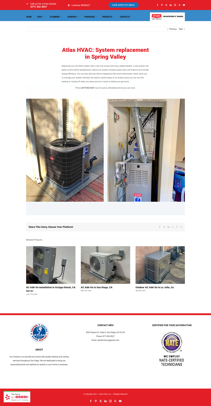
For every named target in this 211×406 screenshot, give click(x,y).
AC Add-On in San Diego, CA (105, 265)
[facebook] (157, 5)
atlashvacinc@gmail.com (108, 340)
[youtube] (184, 5)
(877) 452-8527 (38, 6)
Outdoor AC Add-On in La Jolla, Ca (160, 265)
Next (181, 29)
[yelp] (179, 5)
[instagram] (175, 5)
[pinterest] (162, 5)
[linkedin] (171, 5)
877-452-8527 (109, 336)
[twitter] (166, 5)
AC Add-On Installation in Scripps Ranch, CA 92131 (50, 265)
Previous (173, 29)
